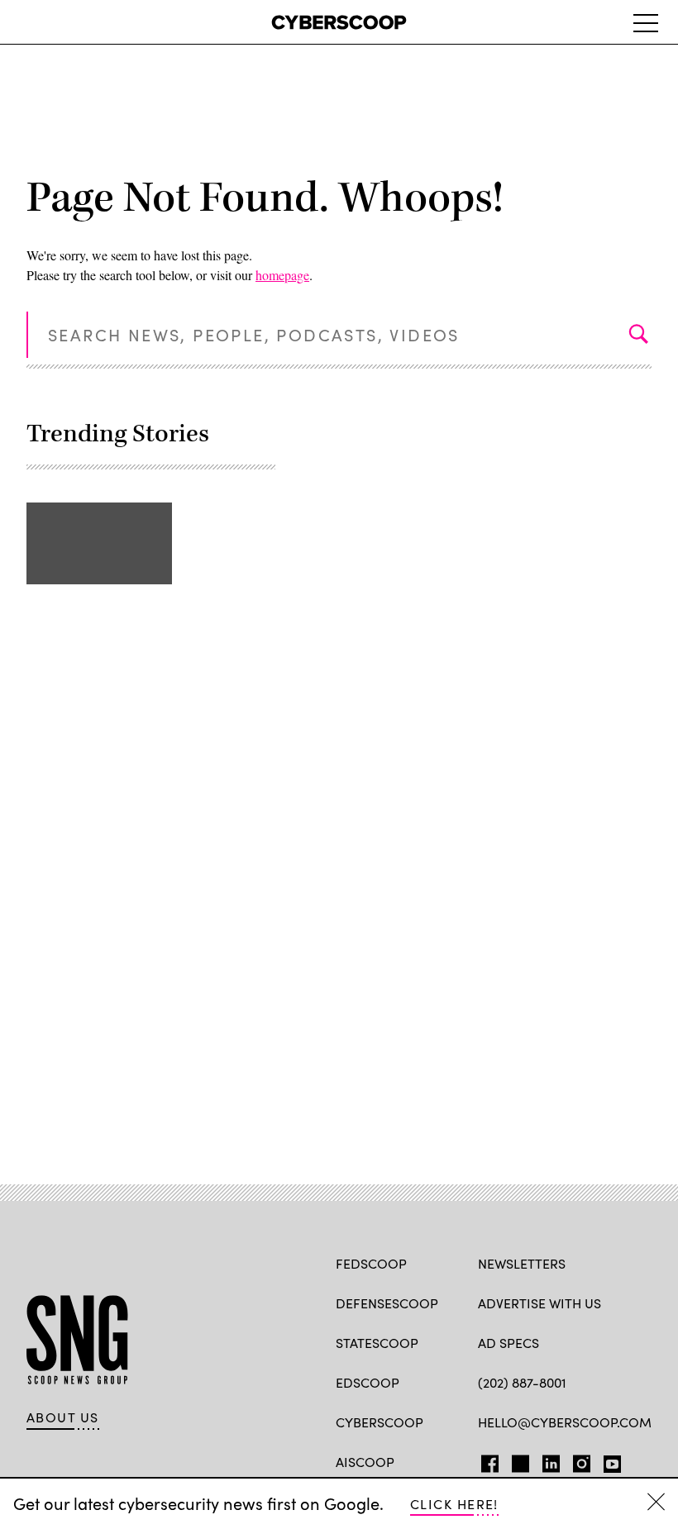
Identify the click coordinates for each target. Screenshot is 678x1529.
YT (608, 1460)
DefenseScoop (387, 1303)
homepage (282, 274)
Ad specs (508, 1342)
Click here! (454, 1503)
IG (577, 1460)
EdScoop (367, 1382)
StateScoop (377, 1342)
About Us (62, 1417)
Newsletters (522, 1263)
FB (486, 1460)
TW (518, 1460)
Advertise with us (539, 1303)
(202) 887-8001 (522, 1382)
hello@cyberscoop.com (565, 1422)
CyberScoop (379, 1422)
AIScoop (365, 1461)
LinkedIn (551, 1460)
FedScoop (371, 1263)
